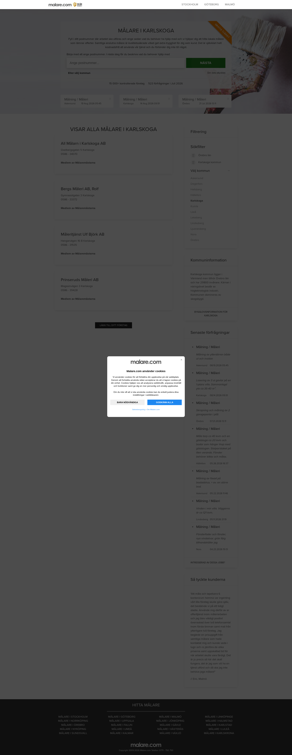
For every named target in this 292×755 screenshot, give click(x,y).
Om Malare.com (153, 409)
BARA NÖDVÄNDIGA (127, 402)
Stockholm (190, 4)
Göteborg (211, 4)
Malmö (230, 4)
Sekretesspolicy (138, 409)
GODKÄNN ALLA (164, 402)
